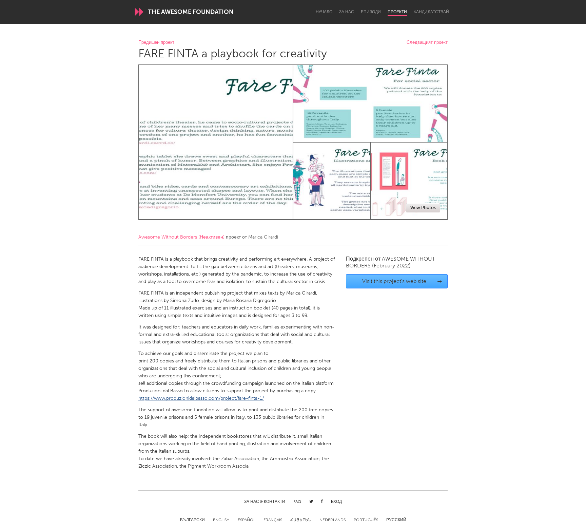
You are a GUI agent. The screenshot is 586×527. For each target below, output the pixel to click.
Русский (396, 519)
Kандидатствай (431, 12)
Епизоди (371, 12)
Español (246, 519)
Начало (324, 12)
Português (366, 519)
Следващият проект (427, 42)
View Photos (423, 207)
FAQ (297, 501)
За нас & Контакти (264, 501)
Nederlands (332, 519)
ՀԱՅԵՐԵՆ (300, 519)
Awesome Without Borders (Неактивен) (181, 237)
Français (272, 519)
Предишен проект (156, 42)
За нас (346, 12)
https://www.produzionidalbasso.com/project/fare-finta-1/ (201, 398)
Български (192, 519)
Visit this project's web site (402, 281)
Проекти (397, 12)
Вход (336, 501)
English (221, 519)
